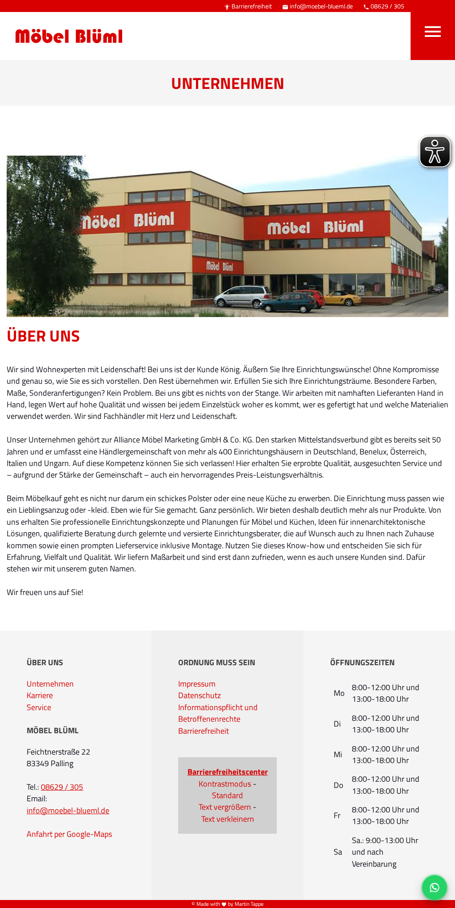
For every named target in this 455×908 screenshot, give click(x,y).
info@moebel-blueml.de (317, 6)
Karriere (40, 695)
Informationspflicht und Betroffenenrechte (218, 713)
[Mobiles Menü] (433, 30)
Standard (227, 795)
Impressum (197, 684)
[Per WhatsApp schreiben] (434, 887)
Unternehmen (50, 684)
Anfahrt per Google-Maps (69, 834)
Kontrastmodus (225, 784)
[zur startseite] (64, 22)
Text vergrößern (225, 807)
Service (39, 707)
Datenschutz (199, 695)
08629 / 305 (383, 6)
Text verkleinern (227, 819)
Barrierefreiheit (248, 6)
